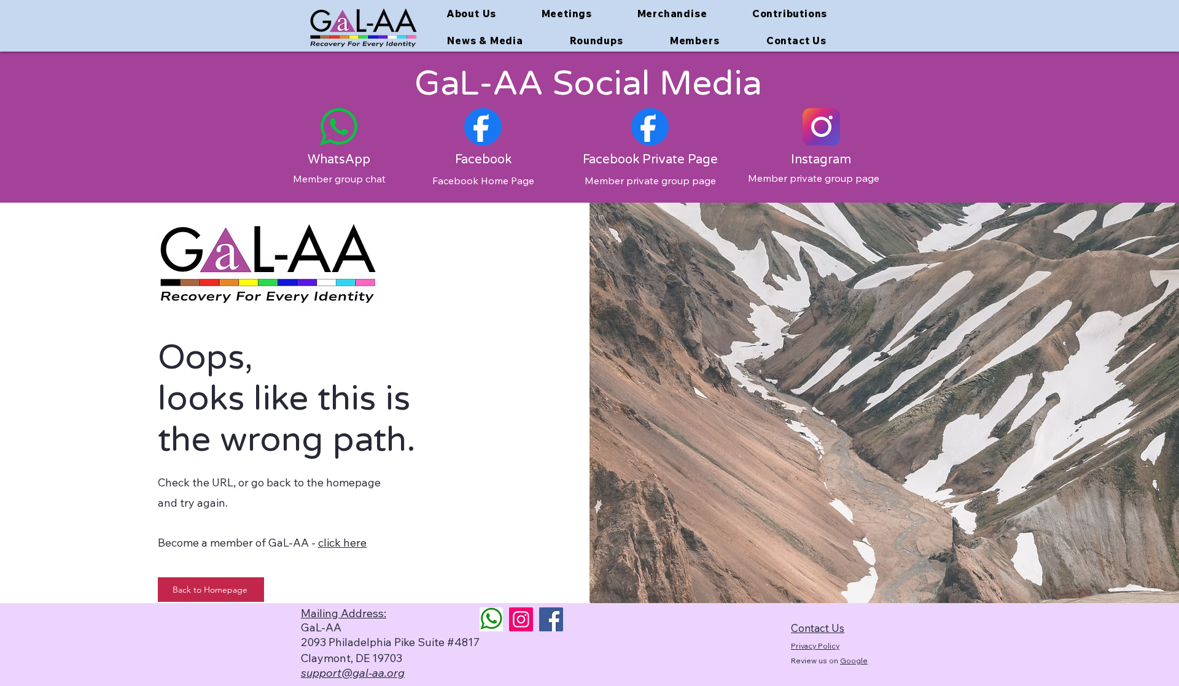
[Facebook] (551, 619)
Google (854, 660)
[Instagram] (521, 619)
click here (342, 543)
